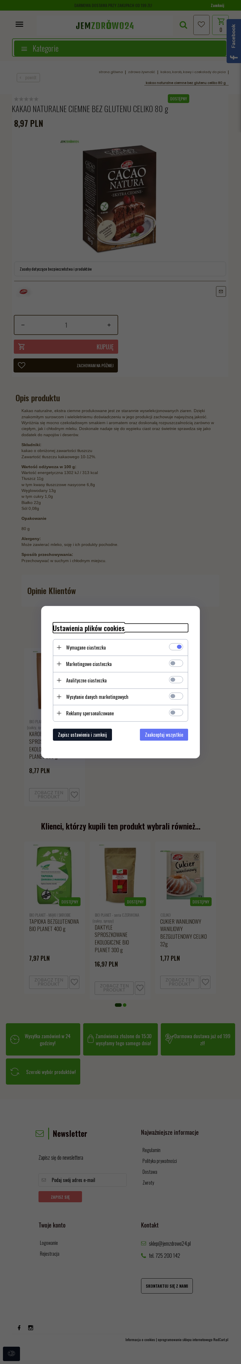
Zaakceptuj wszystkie (164, 734)
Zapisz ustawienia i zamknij (82, 734)
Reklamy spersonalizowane (90, 712)
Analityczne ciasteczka (86, 680)
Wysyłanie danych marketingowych (97, 696)
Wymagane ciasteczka (86, 647)
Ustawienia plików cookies (89, 627)
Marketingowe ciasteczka (89, 663)
